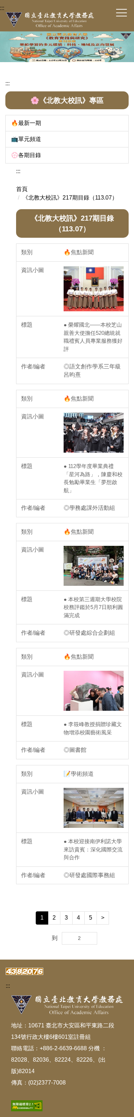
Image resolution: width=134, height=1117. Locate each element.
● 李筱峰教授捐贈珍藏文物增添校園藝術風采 (93, 728)
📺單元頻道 (26, 139)
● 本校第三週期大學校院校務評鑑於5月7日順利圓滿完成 (93, 607)
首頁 (22, 189)
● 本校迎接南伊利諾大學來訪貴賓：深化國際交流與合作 (93, 849)
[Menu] (121, 13)
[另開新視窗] (94, 288)
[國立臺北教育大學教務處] (67, 19)
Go (91, 934)
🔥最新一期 (26, 123)
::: (2, 8)
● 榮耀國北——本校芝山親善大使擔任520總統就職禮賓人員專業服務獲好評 (93, 337)
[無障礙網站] (27, 1105)
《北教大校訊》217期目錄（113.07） (70, 198)
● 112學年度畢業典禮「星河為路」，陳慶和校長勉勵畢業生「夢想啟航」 (93, 478)
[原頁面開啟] (67, 46)
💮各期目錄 (26, 155)
